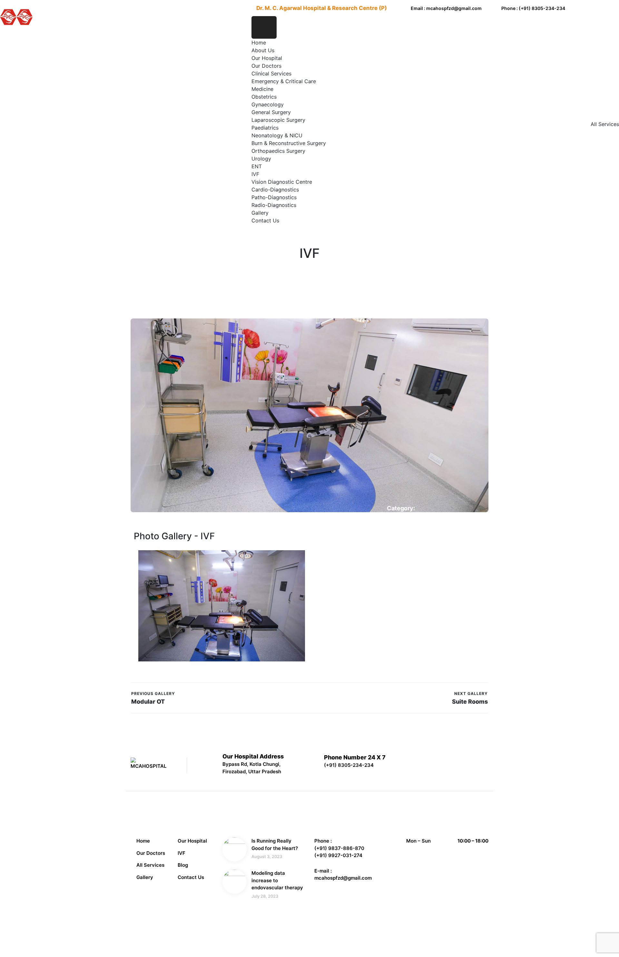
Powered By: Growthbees (455, 935)
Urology (261, 158)
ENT (256, 166)
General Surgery (271, 112)
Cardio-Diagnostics (275, 189)
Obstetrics (264, 96)
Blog (183, 865)
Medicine (262, 89)
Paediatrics (265, 127)
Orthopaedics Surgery (278, 151)
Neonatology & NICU (276, 135)
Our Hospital (266, 58)
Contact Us (265, 220)
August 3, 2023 (266, 856)
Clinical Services (271, 73)
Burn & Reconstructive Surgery (288, 143)
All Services (150, 865)
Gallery (260, 213)
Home (258, 42)
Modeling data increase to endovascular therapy (277, 880)
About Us (262, 50)
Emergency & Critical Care (283, 81)
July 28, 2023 (264, 896)
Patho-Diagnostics (274, 197)
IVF (255, 174)
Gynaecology (267, 104)
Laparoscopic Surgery (278, 120)
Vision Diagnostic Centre (281, 182)
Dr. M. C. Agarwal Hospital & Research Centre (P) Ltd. (237, 936)
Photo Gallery (403, 516)
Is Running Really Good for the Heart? (274, 844)
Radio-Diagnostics (273, 205)
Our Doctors (266, 66)
